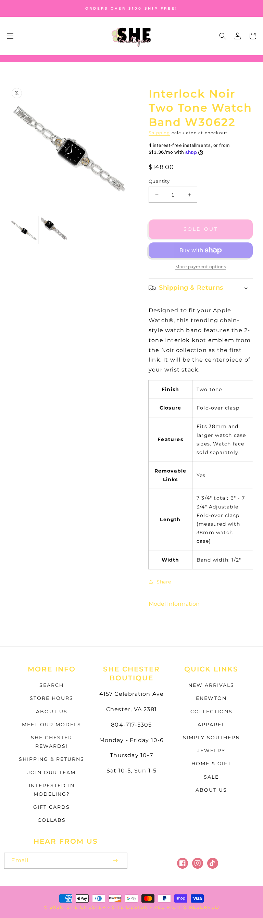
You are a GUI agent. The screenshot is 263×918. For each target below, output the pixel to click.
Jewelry (211, 750)
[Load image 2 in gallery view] (55, 230)
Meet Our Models (51, 724)
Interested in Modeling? (52, 789)
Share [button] (163, 582)
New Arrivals (211, 685)
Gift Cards (51, 807)
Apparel (211, 724)
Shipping (159, 132)
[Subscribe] (115, 861)
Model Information (174, 604)
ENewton (211, 698)
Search (51, 685)
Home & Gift (211, 763)
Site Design (130, 907)
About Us (51, 711)
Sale (211, 777)
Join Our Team (51, 772)
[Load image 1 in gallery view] (24, 230)
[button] (10, 35)
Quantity (159, 181)
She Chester (87, 907)
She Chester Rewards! (51, 741)
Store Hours (51, 698)
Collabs (52, 820)
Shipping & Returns (51, 759)
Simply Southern (211, 737)
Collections (211, 711)
